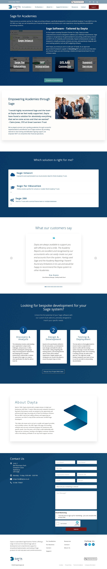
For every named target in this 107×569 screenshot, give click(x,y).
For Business (39, 7)
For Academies (26, 7)
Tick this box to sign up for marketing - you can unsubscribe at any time (77, 516)
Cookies (61, 565)
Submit (76, 529)
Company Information (90, 565)
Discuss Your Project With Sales (53, 371)
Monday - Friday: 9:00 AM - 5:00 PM (25, 475)
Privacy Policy (68, 565)
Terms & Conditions (78, 565)
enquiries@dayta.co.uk (21, 479)
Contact (83, 7)
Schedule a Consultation (53, 80)
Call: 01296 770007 (14, 2)
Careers (48, 547)
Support (93, 7)
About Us (49, 7)
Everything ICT (74, 49)
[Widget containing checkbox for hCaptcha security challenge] (67, 523)
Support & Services (62, 7)
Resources (75, 7)
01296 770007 (18, 483)
